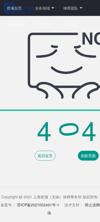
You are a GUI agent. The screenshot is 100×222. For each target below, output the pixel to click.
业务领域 (42, 8)
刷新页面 (88, 155)
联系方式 (70, 24)
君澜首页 (14, 8)
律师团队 (70, 8)
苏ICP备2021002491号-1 (38, 204)
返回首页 (45, 155)
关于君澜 (42, 24)
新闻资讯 (14, 24)
